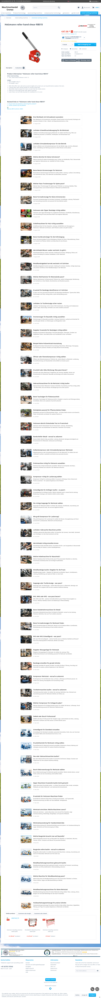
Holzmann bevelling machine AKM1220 (50, 930)
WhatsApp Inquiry (85, 60)
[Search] (59, 7)
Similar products (10, 913)
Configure (92, 995)
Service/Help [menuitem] (94, 1)
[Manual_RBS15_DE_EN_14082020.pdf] (50, 108)
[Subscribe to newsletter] (97, 970)
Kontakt (28, 962)
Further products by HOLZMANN (17, 105)
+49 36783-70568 (7, 967)
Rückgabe (28, 966)
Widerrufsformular (31, 970)
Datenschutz (53, 968)
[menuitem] (47, 7)
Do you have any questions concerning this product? (22, 104)
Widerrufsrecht (30, 968)
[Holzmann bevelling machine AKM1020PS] (14, 922)
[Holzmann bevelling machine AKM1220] (50, 922)
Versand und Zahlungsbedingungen (35, 964)
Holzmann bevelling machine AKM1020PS (14, 930)
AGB (27, 972)
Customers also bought (24, 913)
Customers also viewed (40, 913)
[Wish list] (78, 7)
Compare (65, 49)
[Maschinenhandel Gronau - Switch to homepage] (13, 9)
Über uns (52, 966)
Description (9, 68)
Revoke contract (50, 979)
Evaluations (19, 68)
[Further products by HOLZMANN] (87, 26)
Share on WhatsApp (70, 60)
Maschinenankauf (55, 962)
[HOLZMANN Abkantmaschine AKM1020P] (32, 922)
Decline (77, 995)
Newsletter (53, 964)
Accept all (84, 995)
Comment (84, 49)
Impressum (53, 970)
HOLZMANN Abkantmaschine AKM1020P (32, 930)
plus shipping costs (72, 34)
